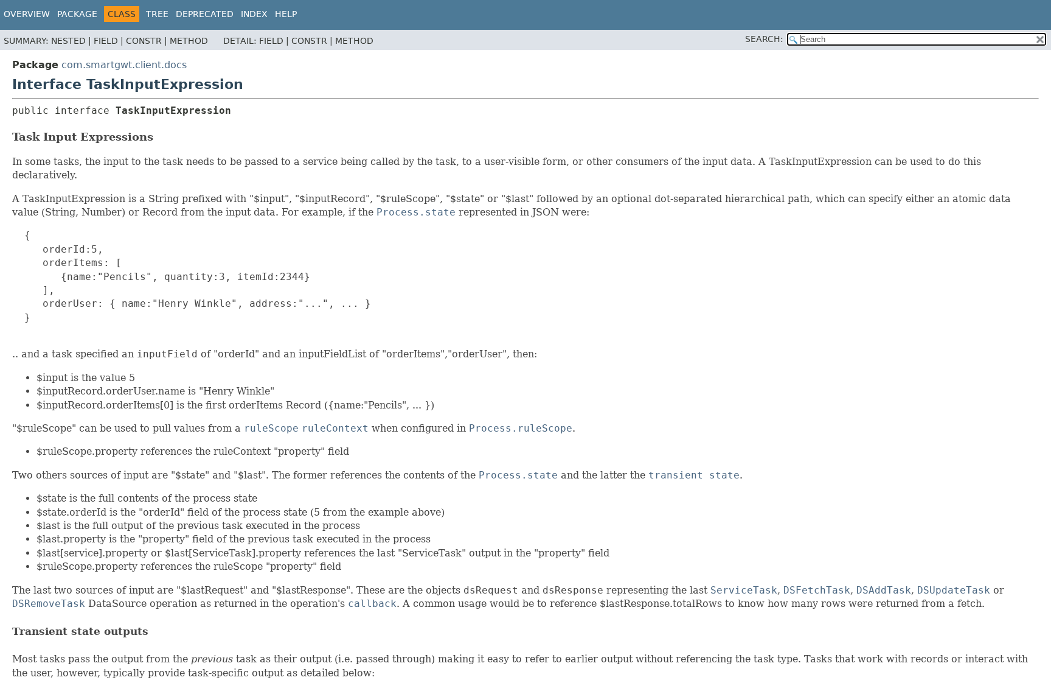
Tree (157, 14)
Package (77, 14)
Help (286, 14)
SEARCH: (764, 39)
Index (254, 14)
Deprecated (205, 14)
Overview (27, 14)
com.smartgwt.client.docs (124, 65)
